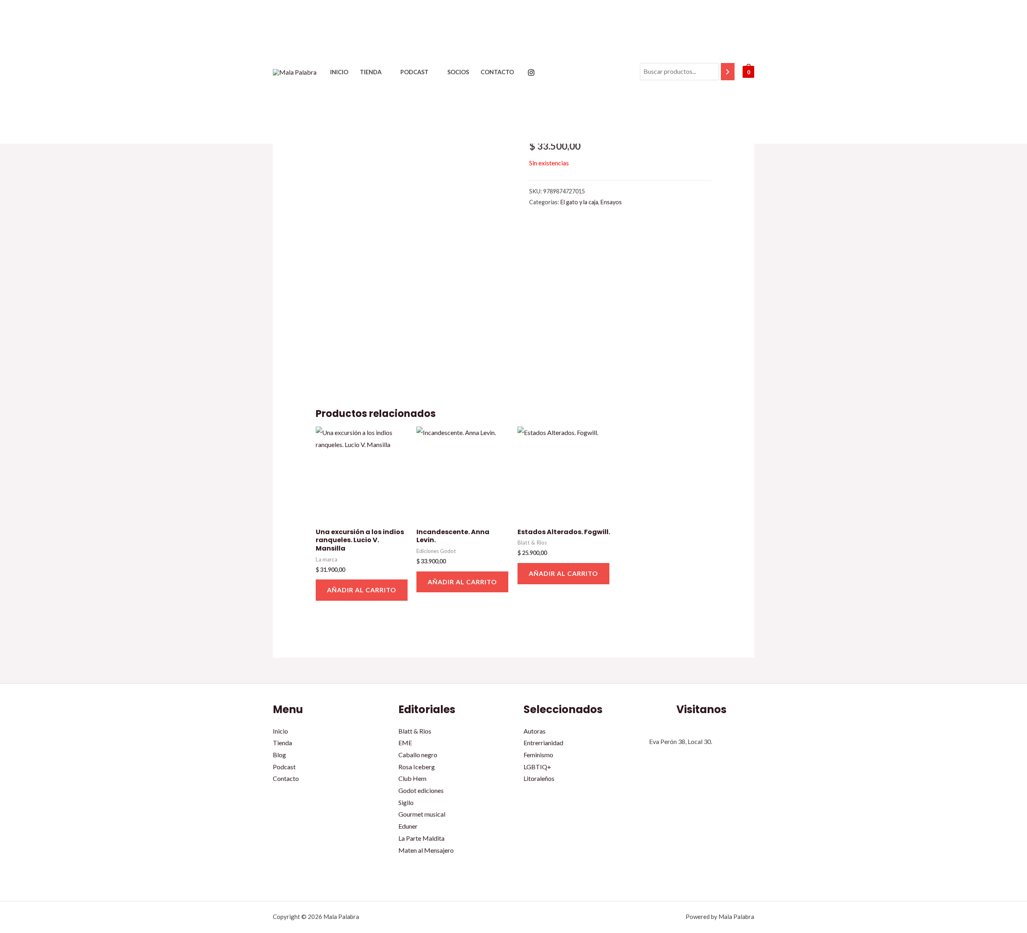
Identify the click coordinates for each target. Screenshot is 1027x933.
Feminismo (538, 754)
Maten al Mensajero (426, 850)
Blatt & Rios (414, 731)
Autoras (535, 731)
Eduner (408, 826)
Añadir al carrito (361, 590)
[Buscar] (728, 71)
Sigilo (406, 802)
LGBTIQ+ (537, 766)
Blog (279, 754)
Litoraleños (539, 778)
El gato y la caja (579, 202)
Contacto (497, 72)
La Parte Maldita (421, 838)
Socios (458, 72)
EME (405, 742)
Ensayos (611, 202)
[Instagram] (531, 72)
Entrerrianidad (543, 742)
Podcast (414, 72)
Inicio (339, 72)
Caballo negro (417, 754)
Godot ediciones (421, 790)
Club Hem (412, 778)
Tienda (371, 72)
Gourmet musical (421, 814)
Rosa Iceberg (416, 766)
